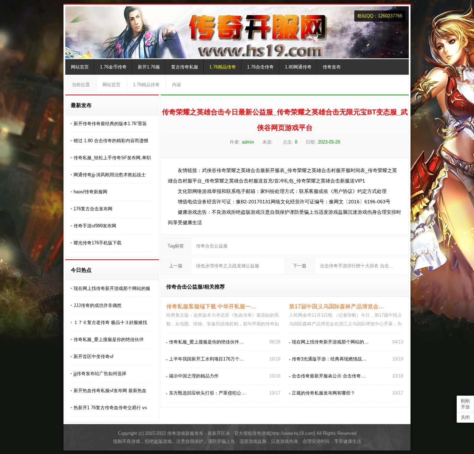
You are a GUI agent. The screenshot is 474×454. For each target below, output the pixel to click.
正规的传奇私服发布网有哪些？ (323, 393)
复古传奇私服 (184, 67)
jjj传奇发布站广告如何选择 (100, 373)
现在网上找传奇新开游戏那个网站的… (330, 341)
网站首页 (80, 67)
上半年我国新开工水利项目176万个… (206, 359)
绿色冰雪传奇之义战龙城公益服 (227, 265)
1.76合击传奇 (260, 67)
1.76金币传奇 (113, 67)
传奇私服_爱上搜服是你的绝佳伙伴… (206, 341)
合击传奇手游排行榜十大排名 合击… (356, 265)
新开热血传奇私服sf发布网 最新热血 (110, 390)
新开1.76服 (149, 67)
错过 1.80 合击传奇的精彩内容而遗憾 (111, 140)
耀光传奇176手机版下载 (97, 242)
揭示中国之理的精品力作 (194, 376)
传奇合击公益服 (212, 246)
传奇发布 (332, 67)
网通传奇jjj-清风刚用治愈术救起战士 (110, 174)
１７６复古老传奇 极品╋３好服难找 (110, 322)
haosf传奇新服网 (90, 191)
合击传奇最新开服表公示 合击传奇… (328, 376)
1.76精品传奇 (222, 67)
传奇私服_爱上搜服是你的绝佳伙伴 (109, 339)
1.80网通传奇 (298, 67)
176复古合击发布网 (93, 208)
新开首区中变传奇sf (93, 356)
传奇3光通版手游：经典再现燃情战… (329, 359)
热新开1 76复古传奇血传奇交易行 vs (110, 407)
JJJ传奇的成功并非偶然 (97, 305)
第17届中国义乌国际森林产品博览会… (336, 306)
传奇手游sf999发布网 (95, 225)
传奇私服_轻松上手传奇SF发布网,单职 (112, 157)
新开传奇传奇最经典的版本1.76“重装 (110, 123)
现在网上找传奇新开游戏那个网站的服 (112, 288)
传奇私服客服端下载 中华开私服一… (211, 306)
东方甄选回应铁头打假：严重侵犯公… (207, 393)
